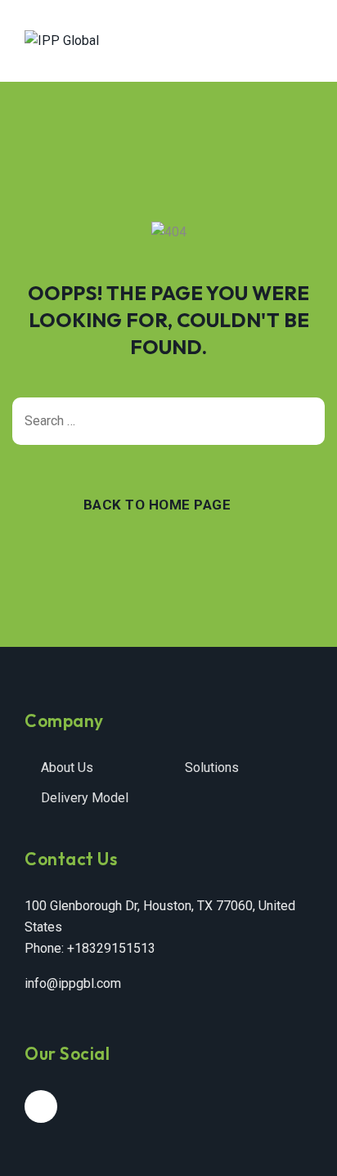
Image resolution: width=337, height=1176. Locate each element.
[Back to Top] (302, 1149)
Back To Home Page (157, 504)
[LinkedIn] (41, 1106)
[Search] (304, 421)
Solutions (212, 767)
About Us (67, 767)
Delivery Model (84, 798)
